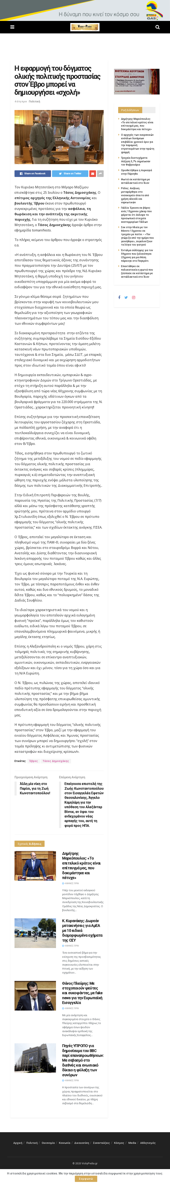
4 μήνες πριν (71, 883)
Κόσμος (119, 1142)
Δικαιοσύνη (81, 1142)
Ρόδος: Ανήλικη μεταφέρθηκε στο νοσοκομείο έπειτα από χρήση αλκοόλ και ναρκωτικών (135, 195)
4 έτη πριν (21, 101)
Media (132, 1142)
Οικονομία (48, 1142)
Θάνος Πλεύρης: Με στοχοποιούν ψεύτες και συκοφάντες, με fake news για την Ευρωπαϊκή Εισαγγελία (82, 993)
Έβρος (33, 761)
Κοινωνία (64, 1142)
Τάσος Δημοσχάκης (56, 761)
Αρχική (17, 1142)
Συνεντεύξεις (101, 1142)
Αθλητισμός (148, 1142)
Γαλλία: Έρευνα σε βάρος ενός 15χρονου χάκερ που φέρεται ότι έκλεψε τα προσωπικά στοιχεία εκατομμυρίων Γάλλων (136, 214)
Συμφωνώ (86, 1178)
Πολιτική (34, 101)
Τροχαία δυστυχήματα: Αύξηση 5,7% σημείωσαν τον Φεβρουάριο (135, 161)
